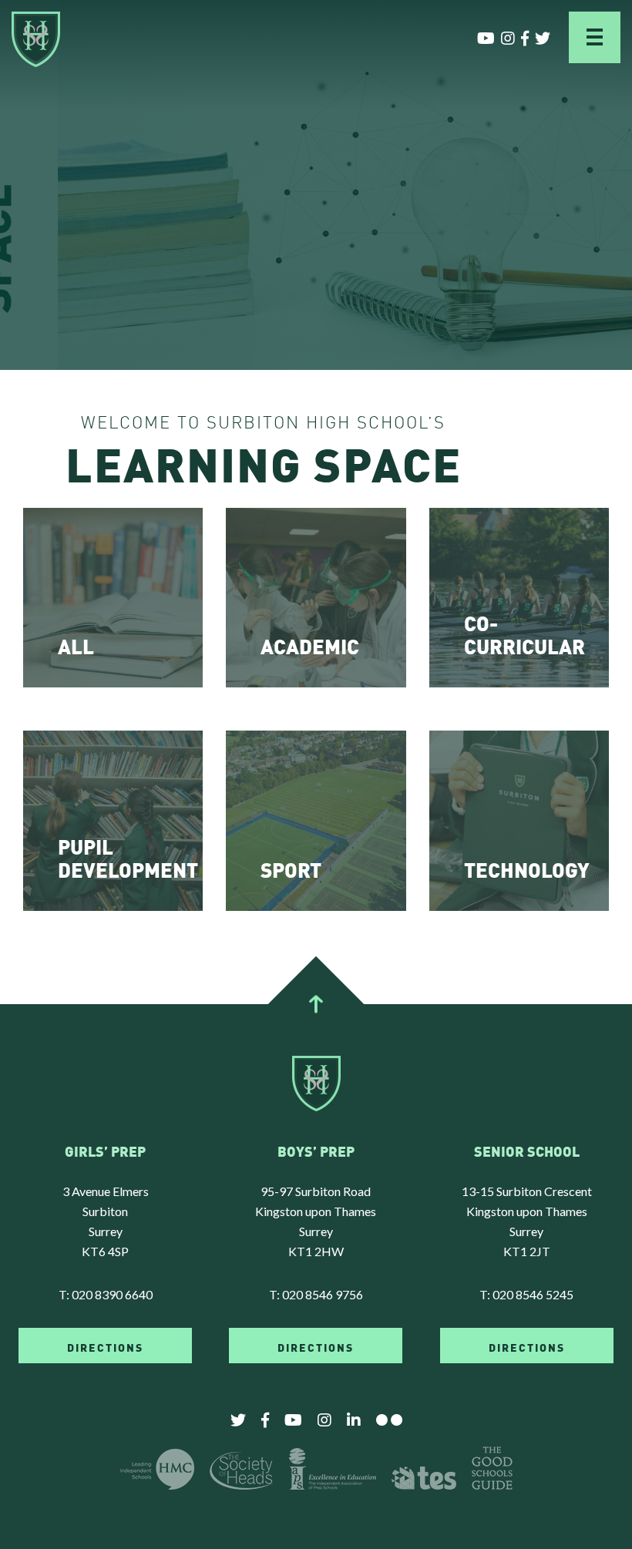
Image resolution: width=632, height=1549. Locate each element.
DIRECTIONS (105, 1346)
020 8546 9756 (322, 1294)
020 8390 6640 (112, 1294)
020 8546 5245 (532, 1294)
